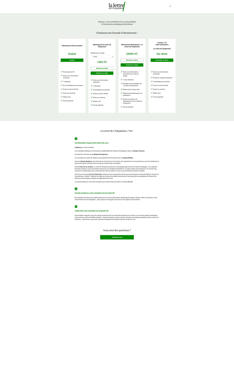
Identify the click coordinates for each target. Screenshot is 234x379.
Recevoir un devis (102, 68)
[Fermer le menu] (170, 6)
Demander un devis (162, 60)
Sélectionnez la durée (97, 53)
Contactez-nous (117, 237)
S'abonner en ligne (102, 73)
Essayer (72, 60)
